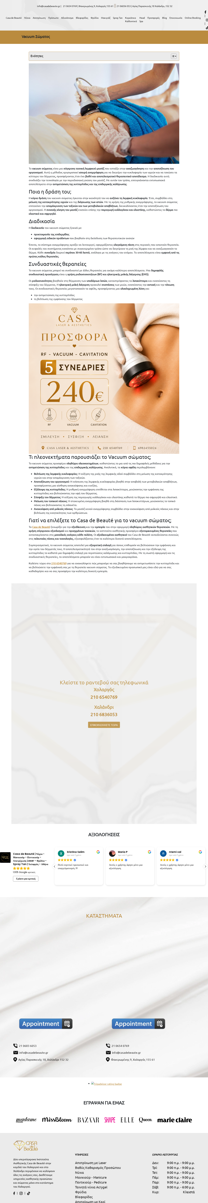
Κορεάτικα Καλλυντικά (131, 19)
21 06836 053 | (124, 6)
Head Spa (142, 19)
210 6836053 (104, 714)
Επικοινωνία (175, 17)
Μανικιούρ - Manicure (91, 1177)
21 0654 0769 (120, 1045)
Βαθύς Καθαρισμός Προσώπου (98, 1167)
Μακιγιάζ (105, 17)
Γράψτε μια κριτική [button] (25, 878)
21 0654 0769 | (71, 6)
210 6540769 (104, 696)
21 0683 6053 (28, 1045)
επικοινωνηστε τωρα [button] (104, 724)
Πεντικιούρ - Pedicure (91, 1182)
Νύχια (27, 17)
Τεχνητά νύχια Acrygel (91, 1187)
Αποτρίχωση (39, 17)
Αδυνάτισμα (67, 17)
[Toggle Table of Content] (172, 56)
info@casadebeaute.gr (33, 1052)
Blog (164, 17)
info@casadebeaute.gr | (49, 6)
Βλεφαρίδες (82, 17)
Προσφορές (153, 17)
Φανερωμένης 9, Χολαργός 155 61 (96, 6)
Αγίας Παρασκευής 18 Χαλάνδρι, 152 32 (152, 6)
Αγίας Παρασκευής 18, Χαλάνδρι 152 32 (43, 1059)
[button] (205, 866)
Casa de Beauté (14, 17)
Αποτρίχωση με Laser (90, 1163)
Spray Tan (118, 17)
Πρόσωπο (53, 17)
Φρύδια (94, 17)
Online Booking (193, 17)
